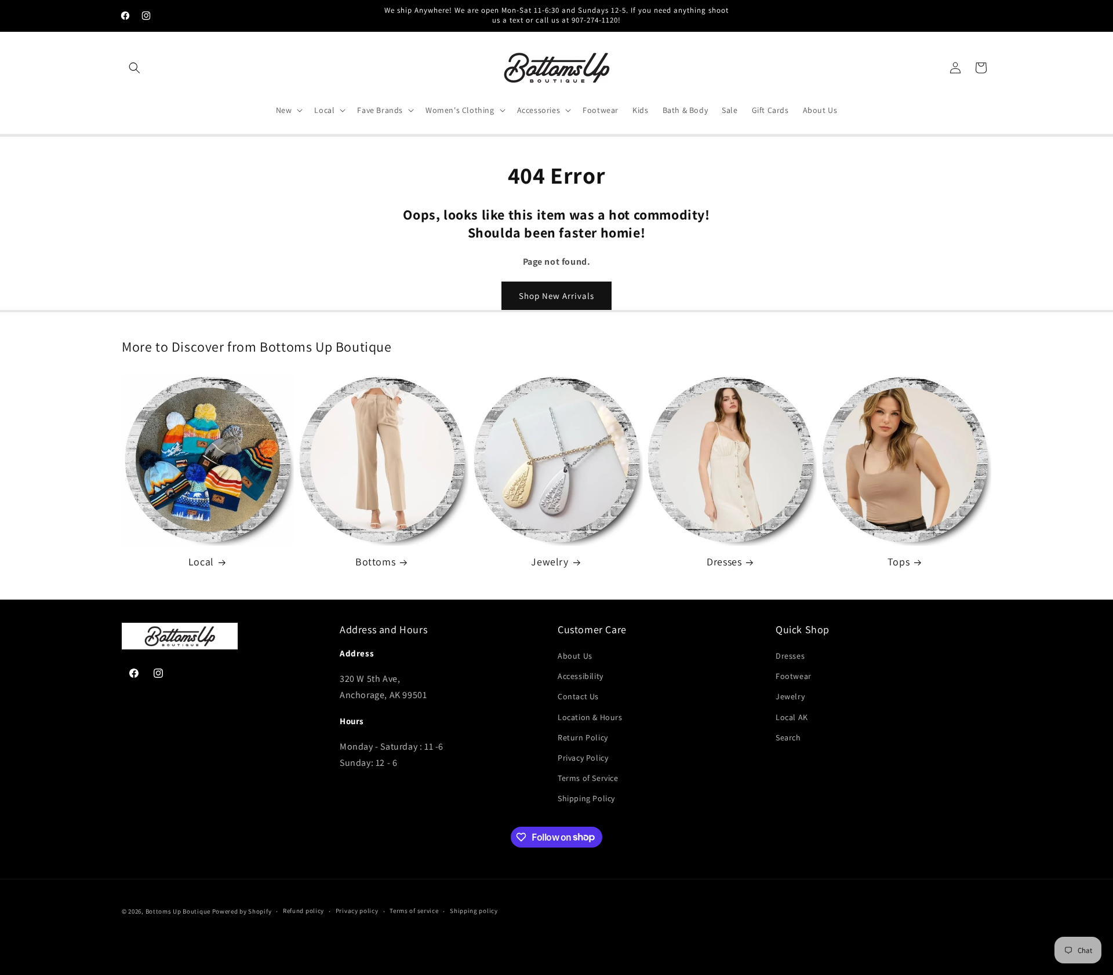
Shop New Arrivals (556, 295)
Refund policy (303, 911)
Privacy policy (357, 911)
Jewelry (549, 561)
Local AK (792, 717)
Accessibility (580, 676)
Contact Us (578, 696)
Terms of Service (588, 778)
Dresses (724, 561)
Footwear (794, 676)
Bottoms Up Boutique (178, 911)
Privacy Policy (583, 758)
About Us (575, 656)
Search (788, 737)
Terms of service (414, 911)
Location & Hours (590, 717)
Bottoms (375, 561)
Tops (899, 561)
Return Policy (583, 737)
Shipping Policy (586, 798)
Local (201, 561)
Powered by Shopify (242, 911)
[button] (134, 68)
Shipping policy (474, 911)
